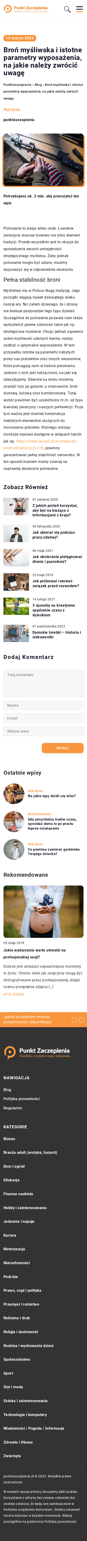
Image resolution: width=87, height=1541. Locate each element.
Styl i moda (13, 1387)
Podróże (10, 1277)
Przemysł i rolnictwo (21, 1304)
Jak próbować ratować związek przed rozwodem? (55, 583)
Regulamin (12, 1108)
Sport (8, 1373)
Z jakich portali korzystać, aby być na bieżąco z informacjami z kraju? (55, 510)
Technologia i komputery (25, 1415)
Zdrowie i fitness (18, 1442)
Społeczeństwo (16, 1359)
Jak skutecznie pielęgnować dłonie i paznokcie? (57, 559)
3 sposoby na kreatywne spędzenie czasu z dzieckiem (53, 610)
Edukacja (11, 1180)
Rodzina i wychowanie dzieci (28, 1346)
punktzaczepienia (18, 120)
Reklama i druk (16, 1318)
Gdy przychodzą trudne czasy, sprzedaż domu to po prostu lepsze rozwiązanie (52, 823)
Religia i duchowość (20, 1332)
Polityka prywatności (21, 1099)
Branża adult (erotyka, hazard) (30, 1152)
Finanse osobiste (18, 1194)
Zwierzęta (12, 1456)
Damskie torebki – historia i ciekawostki (56, 634)
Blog (7, 1090)
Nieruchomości (16, 1263)
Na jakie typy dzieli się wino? (52, 796)
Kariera (9, 1235)
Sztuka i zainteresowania (25, 1401)
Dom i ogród (14, 1166)
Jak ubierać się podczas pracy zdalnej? (53, 535)
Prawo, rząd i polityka (22, 1290)
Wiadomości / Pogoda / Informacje (33, 1428)
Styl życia (11, 109)
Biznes (9, 1139)
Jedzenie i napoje (19, 1221)
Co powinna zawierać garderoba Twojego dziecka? (54, 851)
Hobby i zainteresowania (25, 1208)
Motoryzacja (14, 1249)
